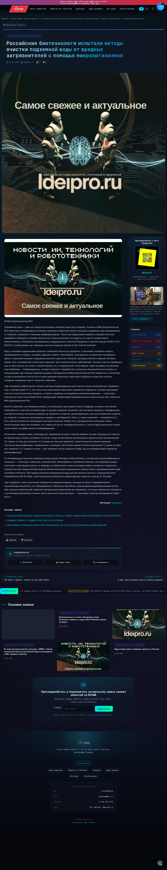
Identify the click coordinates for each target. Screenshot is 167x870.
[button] (160, 6)
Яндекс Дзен (63, 562)
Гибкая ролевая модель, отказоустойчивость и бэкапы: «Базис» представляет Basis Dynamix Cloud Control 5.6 (64, 515)
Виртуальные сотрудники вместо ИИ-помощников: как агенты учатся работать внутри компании (57, 525)
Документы (83, 763)
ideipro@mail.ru (106, 796)
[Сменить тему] (153, 9)
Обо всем (111, 9)
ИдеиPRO (5, 19)
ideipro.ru (28, 62)
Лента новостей (38, 9)
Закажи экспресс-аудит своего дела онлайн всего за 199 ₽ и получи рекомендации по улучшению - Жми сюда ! (83, 2)
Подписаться (104, 709)
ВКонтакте (27, 562)
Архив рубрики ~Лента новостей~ (24, 19)
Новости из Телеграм (61, 9)
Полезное (80, 9)
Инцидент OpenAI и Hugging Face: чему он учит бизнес (35, 520)
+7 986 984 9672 (106, 802)
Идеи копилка (96, 9)
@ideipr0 (147, 272)
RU (141, 9)
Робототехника (127, 9)
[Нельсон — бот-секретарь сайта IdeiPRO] (160, 863)
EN (147, 9)
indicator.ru (116, 503)
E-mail (57, 707)
